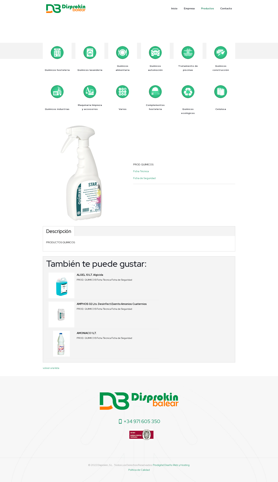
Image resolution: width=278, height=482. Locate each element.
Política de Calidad (139, 470)
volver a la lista (51, 368)
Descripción (58, 231)
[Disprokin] (66, 8)
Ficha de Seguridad (144, 178)
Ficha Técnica (141, 171)
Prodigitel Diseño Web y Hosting (171, 465)
